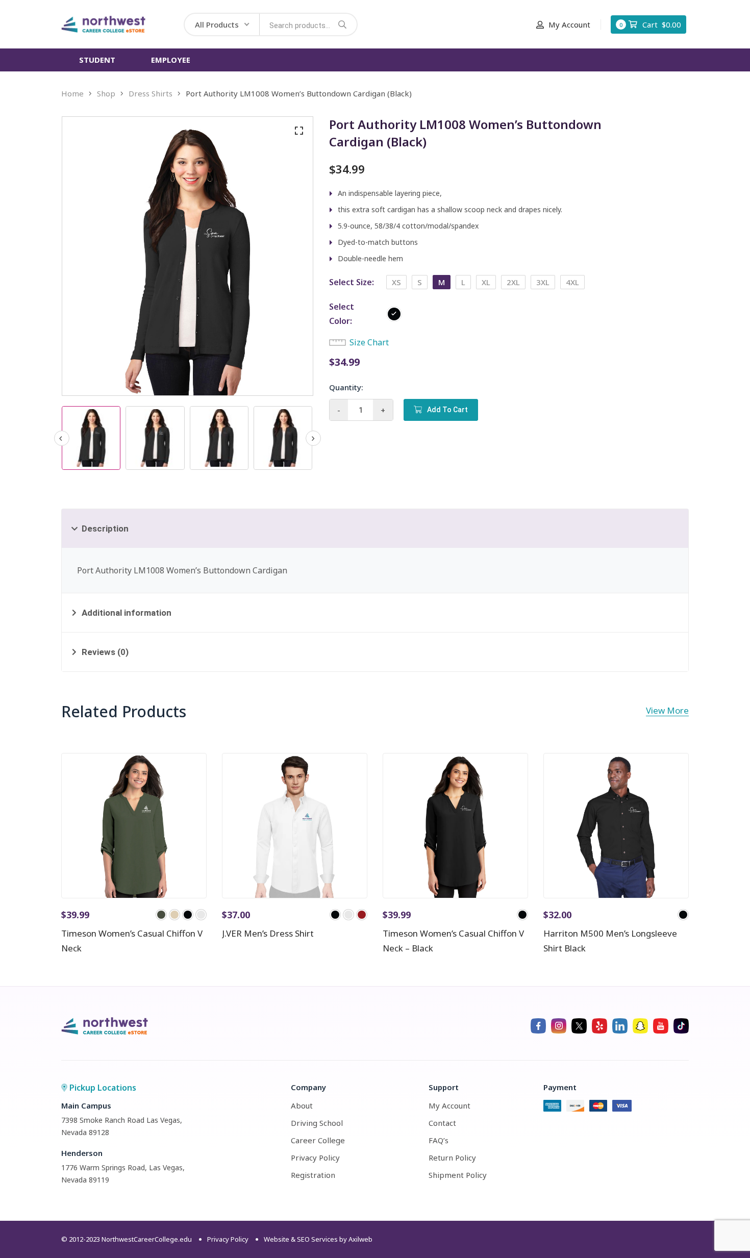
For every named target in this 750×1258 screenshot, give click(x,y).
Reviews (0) (105, 652)
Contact (442, 1123)
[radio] (396, 282)
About (302, 1105)
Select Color (341, 313)
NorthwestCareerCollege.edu (147, 1239)
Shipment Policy (458, 1175)
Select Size (350, 282)
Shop (106, 93)
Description (105, 528)
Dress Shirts (150, 93)
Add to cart (447, 410)
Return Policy (452, 1157)
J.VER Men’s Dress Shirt (268, 933)
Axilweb (360, 1239)
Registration (313, 1175)
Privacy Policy (315, 1157)
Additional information (126, 613)
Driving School (317, 1123)
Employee (170, 60)
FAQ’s (438, 1140)
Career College (318, 1140)
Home (72, 93)
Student (97, 60)
